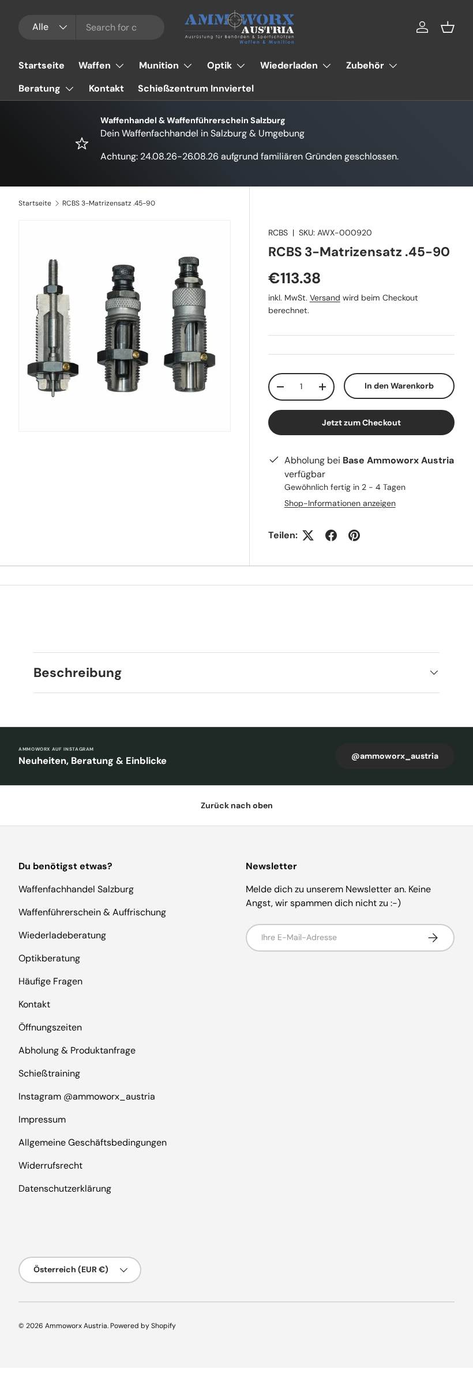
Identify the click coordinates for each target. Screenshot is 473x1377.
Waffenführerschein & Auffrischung (92, 912)
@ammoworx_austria (394, 756)
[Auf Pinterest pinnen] (354, 535)
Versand (325, 297)
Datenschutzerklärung (64, 1188)
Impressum (42, 1119)
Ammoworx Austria (76, 1325)
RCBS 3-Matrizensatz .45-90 (108, 203)
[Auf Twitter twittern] (308, 535)
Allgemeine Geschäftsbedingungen (92, 1142)
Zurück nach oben (237, 805)
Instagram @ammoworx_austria (86, 1096)
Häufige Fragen (50, 981)
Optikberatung (49, 958)
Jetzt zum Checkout (361, 422)
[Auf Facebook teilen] (331, 535)
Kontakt (106, 88)
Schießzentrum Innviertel (196, 88)
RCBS (278, 232)
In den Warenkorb (399, 386)
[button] (447, 27)
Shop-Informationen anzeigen (340, 503)
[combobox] (91, 27)
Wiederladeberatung (62, 935)
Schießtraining (49, 1073)
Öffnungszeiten (50, 1027)
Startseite (41, 65)
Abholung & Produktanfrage (77, 1050)
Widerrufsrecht (50, 1165)
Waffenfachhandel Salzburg (76, 889)
